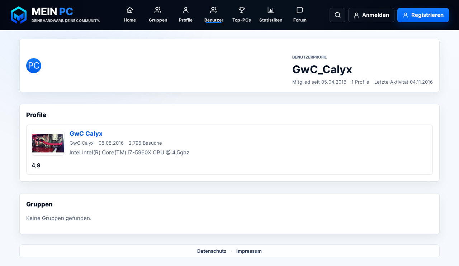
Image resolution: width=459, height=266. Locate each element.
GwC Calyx (86, 133)
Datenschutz (211, 251)
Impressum (249, 251)
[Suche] (337, 15)
